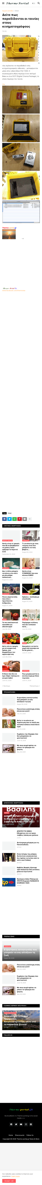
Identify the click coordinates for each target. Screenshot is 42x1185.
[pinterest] (31, 1124)
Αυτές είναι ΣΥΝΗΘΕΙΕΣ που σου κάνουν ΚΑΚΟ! (30, 573)
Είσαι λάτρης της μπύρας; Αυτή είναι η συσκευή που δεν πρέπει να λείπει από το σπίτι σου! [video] (28, 857)
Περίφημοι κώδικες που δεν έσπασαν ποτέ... (30, 624)
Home (11, 1135)
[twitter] (16, 1124)
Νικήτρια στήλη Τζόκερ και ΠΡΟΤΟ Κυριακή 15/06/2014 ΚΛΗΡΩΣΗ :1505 (28, 881)
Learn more (15, 1176)
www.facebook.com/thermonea (13, 290)
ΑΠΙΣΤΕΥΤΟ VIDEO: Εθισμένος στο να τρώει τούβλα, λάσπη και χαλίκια (27, 833)
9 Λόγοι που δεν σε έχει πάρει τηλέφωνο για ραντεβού (10, 676)
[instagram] (26, 1124)
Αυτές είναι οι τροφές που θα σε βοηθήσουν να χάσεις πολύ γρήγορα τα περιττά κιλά (10, 548)
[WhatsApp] (14, 519)
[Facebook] (4, 519)
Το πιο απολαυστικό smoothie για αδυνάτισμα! (10, 624)
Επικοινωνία (19, 1135)
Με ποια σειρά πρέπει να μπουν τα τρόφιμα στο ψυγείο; (26, 747)
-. (10, 288)
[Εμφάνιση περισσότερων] (29, 519)
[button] (3, 3)
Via (3, 84)
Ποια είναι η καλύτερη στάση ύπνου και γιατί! (28, 710)
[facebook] (11, 1124)
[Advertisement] (21, 261)
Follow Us (30, 1135)
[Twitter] (9, 519)
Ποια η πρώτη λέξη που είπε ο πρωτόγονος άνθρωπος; (9, 600)
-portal (9, 228)
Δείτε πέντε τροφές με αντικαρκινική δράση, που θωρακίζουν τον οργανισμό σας (10, 650)
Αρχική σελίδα (7, 11)
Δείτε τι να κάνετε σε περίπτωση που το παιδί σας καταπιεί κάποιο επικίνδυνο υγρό (28, 723)
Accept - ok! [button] (9, 1181)
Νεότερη (6, 686)
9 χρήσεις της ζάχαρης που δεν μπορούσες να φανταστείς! (27, 736)
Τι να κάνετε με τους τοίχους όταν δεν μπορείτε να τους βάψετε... (30, 547)
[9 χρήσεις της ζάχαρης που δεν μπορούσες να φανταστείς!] (8, 737)
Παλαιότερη (34, 686)
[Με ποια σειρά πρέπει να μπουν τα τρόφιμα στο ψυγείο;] (8, 748)
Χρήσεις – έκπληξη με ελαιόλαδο (30, 598)
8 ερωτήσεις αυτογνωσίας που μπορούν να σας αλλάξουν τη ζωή (27, 699)
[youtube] (21, 1124)
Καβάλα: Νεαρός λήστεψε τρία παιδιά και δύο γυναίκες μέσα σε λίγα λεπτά (28, 869)
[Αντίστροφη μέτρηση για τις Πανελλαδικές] (8, 846)
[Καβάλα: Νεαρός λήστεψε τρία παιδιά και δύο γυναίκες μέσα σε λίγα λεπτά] (8, 871)
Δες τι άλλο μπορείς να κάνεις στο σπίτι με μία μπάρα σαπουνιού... (10, 574)
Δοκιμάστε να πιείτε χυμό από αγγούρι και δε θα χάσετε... (30, 648)
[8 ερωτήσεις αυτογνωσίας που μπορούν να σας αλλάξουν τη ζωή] (8, 701)
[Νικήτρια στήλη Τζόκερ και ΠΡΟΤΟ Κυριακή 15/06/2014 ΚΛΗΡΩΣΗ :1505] (8, 882)
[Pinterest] (19, 519)
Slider (17, 11)
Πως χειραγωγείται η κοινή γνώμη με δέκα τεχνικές (30, 676)
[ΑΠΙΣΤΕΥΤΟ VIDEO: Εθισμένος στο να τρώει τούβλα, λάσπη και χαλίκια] (8, 834)
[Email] (24, 519)
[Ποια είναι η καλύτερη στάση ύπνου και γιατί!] (8, 712)
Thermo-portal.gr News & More (28, 1139)
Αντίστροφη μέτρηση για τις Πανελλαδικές (28, 843)
